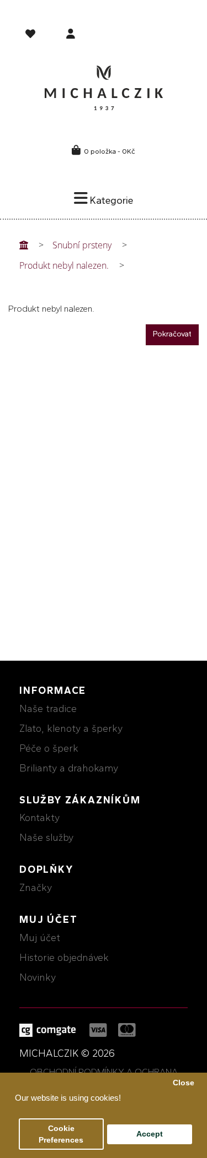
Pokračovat (172, 334)
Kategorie (110, 200)
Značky (35, 888)
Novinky (37, 977)
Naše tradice (48, 709)
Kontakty (39, 818)
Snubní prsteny (82, 245)
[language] (32, 36)
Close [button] (183, 1083)
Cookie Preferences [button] (61, 1134)
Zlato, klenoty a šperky (71, 728)
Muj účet (39, 938)
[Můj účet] (71, 35)
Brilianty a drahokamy (68, 768)
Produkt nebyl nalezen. (64, 265)
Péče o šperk (48, 748)
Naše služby (46, 837)
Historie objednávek (64, 958)
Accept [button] (149, 1134)
